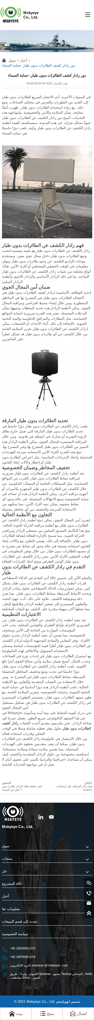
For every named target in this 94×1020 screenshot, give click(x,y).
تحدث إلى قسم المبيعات (19, 921)
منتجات (7, 859)
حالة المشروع (12, 884)
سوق (12, 60)
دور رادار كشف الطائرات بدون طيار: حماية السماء (38, 65)
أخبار (23, 60)
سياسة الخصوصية (15, 934)
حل (4, 871)
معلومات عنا (11, 909)
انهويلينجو (63, 1001)
